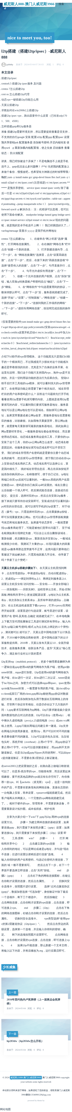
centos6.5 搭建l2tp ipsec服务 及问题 (21, 83)
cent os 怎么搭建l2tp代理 (15, 94)
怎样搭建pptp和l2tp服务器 (16, 126)
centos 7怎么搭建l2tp (13, 88)
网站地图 (5, 1109)
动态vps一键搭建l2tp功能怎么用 (20, 99)
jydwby (9, 64)
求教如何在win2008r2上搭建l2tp (19, 110)
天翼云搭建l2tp (10, 105)
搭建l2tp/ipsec (9, 78)
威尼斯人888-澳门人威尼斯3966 (29, 4)
